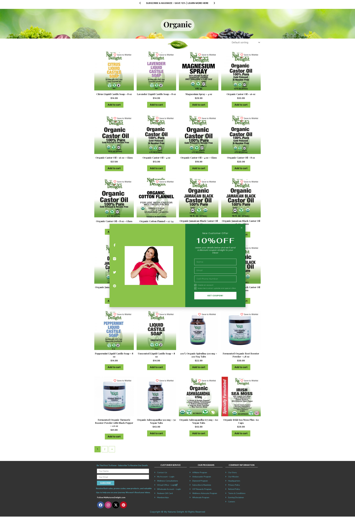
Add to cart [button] (114, 104)
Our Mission (233, 476)
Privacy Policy (234, 485)
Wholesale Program (200, 497)
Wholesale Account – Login (169, 489)
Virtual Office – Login (166, 485)
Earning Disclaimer (236, 497)
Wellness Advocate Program (204, 493)
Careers (231, 501)
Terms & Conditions (236, 493)
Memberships (163, 497)
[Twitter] (114, 272)
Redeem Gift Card (165, 493)
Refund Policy (234, 489)
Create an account (205, 285)
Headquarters (234, 481)
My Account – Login (165, 476)
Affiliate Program (199, 472)
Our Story (232, 472)
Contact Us (162, 472)
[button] (140, 3)
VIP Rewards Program (201, 489)
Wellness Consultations (167, 481)
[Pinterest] (114, 285)
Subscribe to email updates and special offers (217, 288)
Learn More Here (198, 3)
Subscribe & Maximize (201, 485)
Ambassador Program (201, 476)
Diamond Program (200, 481)
